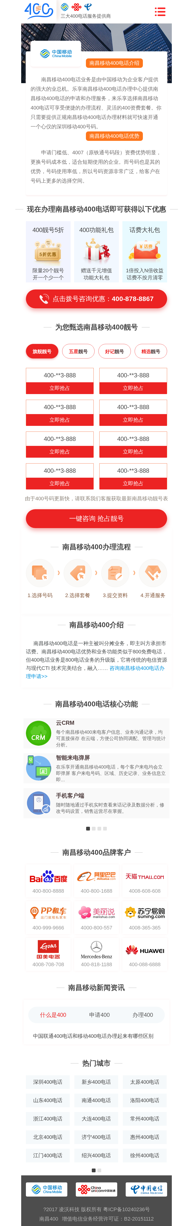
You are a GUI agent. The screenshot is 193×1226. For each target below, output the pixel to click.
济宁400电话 (96, 1137)
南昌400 (48, 1219)
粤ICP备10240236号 (126, 1209)
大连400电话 (96, 1119)
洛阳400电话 (144, 1100)
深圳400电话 (47, 1082)
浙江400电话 (47, 1119)
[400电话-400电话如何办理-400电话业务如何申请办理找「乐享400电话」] (38, 11)
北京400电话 (47, 1137)
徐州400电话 (144, 1155)
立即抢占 (59, 388)
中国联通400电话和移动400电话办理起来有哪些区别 (93, 1036)
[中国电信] (88, 7)
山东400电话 (47, 1100)
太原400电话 (144, 1082)
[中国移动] (65, 7)
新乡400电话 (96, 1082)
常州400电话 (144, 1119)
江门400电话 (47, 1155)
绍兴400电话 (96, 1155)
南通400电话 (96, 1100)
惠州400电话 (144, 1137)
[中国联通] (77, 7)
